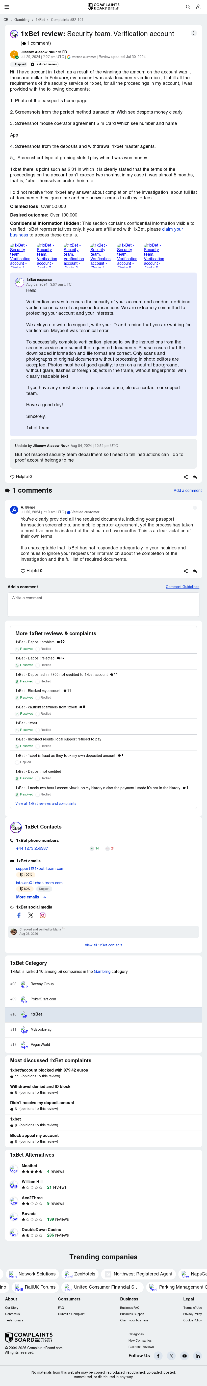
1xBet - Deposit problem (40, 642)
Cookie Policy (192, 1320)
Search (188, 7)
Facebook (158, 1355)
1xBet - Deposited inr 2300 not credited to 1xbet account (66, 675)
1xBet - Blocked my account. (43, 691)
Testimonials (14, 1320)
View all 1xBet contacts (103, 945)
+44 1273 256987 (32, 848)
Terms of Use (192, 1308)
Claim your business (134, 1320)
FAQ (61, 1308)
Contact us (12, 1314)
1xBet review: (43, 34)
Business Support (132, 1314)
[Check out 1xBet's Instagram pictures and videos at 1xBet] (42, 915)
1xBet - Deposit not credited (38, 772)
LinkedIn (197, 1355)
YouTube (184, 1355)
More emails (28, 897)
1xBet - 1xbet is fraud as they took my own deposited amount (69, 756)
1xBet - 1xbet (26, 723)
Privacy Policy (192, 1314)
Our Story (11, 1308)
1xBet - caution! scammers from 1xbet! (50, 707)
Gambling (102, 972)
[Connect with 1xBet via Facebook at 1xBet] (19, 915)
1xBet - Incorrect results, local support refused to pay (58, 739)
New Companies (139, 1340)
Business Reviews (141, 1347)
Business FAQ (129, 1308)
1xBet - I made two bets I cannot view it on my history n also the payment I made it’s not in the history (101, 788)
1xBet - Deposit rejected (40, 658)
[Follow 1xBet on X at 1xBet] (31, 915)
